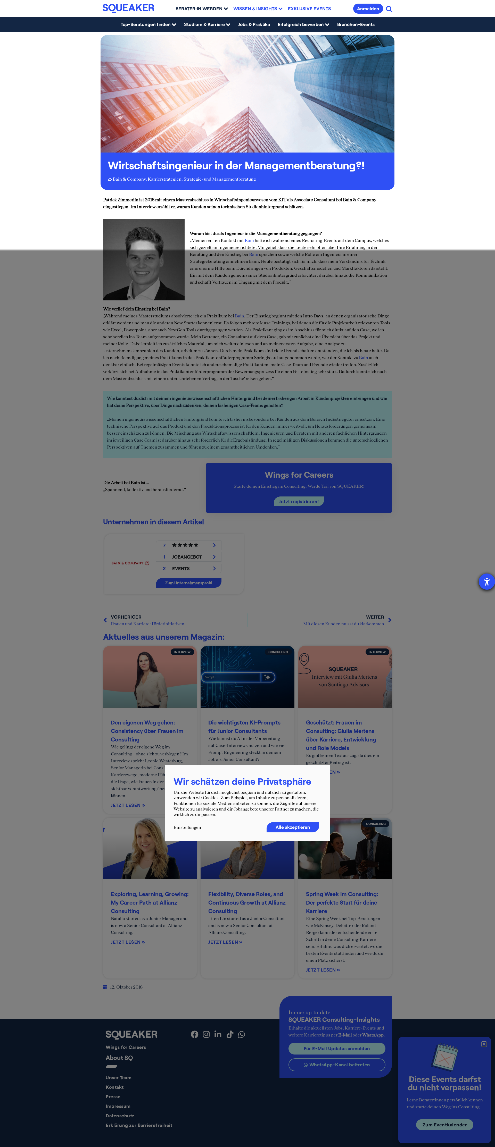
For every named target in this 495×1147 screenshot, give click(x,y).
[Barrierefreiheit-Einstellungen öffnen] (487, 582)
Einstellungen (187, 827)
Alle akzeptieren (293, 827)
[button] (484, 1044)
